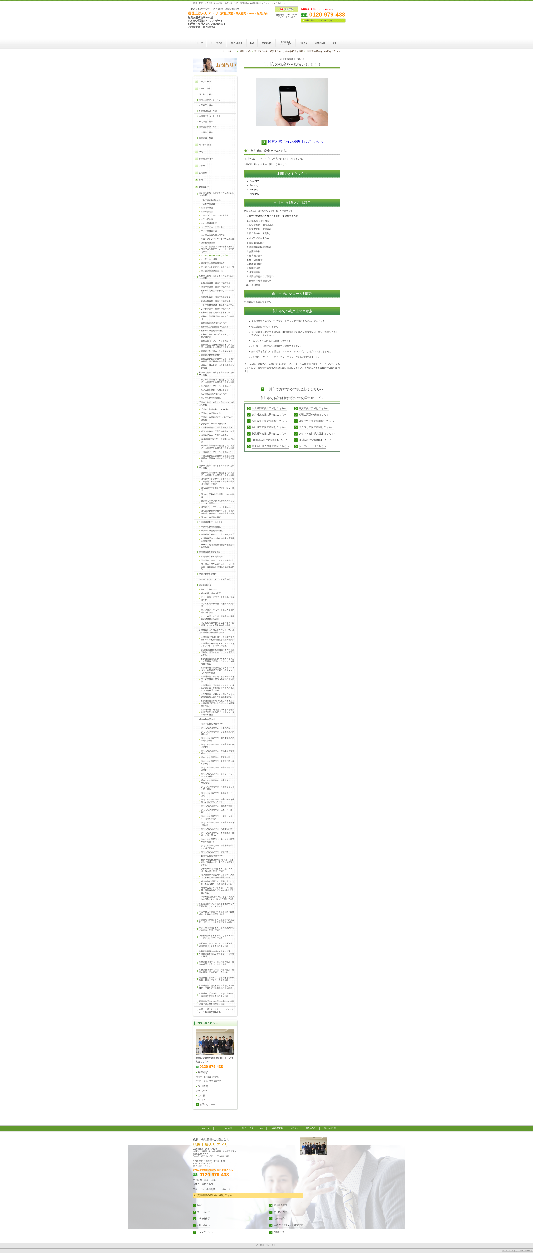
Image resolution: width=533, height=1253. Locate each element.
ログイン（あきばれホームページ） (517, 1250)
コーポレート (224, 1189)
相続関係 (210, 1189)
